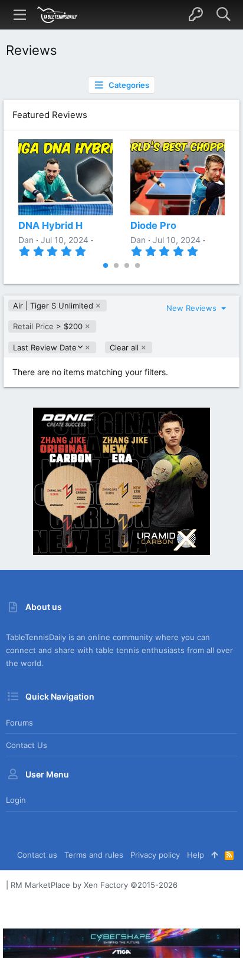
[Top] (214, 855)
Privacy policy (155, 854)
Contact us (26, 745)
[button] (20, 14)
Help (195, 854)
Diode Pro (153, 225)
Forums (19, 722)
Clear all (124, 347)
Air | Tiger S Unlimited (53, 305)
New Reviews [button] (192, 308)
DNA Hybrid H (50, 225)
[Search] (223, 14)
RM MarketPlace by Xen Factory (94, 885)
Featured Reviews (49, 114)
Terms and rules (93, 854)
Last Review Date (44, 347)
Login (16, 800)
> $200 (48, 326)
